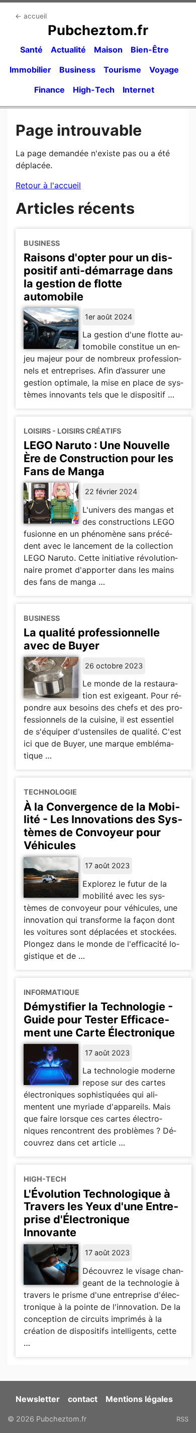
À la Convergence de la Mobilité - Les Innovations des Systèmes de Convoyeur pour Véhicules (103, 826)
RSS (182, 1419)
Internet (138, 90)
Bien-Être (150, 50)
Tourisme (122, 70)
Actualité (68, 50)
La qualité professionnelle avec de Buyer (92, 639)
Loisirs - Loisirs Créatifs (72, 431)
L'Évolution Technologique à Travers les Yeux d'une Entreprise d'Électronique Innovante (101, 1213)
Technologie (50, 792)
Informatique (51, 992)
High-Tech (94, 90)
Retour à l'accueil (48, 185)
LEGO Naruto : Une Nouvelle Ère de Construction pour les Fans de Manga (98, 458)
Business (77, 70)
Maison (108, 50)
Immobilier (30, 70)
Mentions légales (139, 1399)
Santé (31, 50)
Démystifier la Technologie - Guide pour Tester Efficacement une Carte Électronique (99, 1019)
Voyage (164, 70)
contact (82, 1399)
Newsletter (38, 1399)
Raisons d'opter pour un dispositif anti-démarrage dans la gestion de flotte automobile (98, 277)
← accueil (31, 16)
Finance (49, 90)
